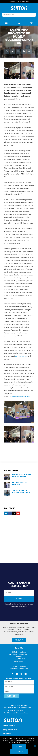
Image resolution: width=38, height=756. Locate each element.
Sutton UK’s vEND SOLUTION (13, 710)
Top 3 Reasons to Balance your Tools (16, 713)
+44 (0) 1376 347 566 (19, 666)
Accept (19, 746)
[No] (35, 746)
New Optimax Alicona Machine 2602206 (17, 708)
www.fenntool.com (21, 356)
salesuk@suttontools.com (19, 668)
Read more (19, 751)
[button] (6, 51)
